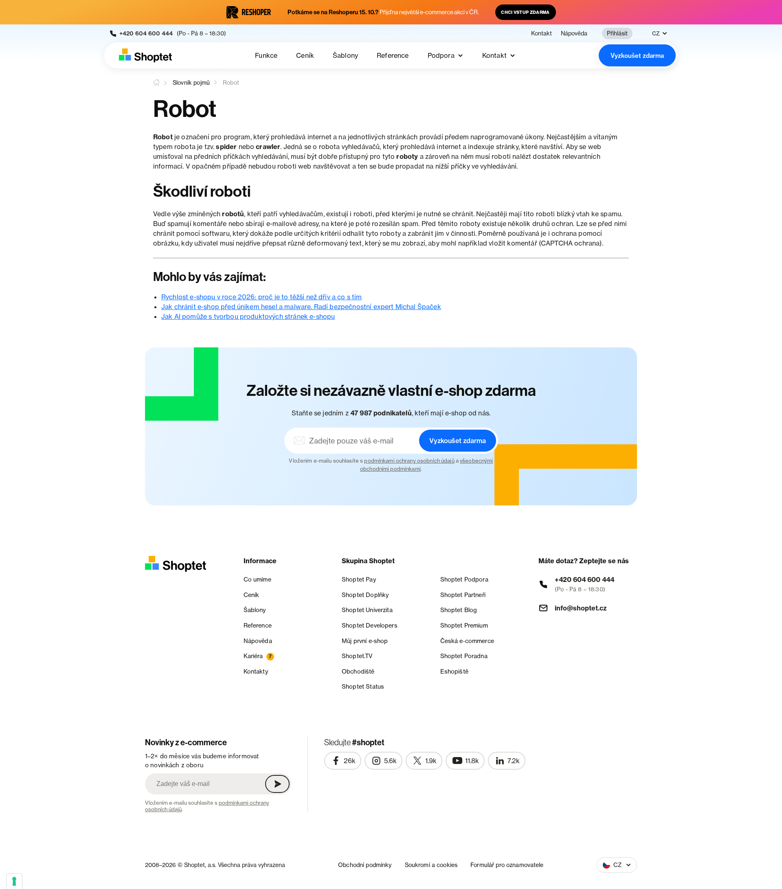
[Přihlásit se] (277, 784)
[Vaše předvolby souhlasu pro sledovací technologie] (14, 881)
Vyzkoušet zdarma (637, 55)
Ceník (305, 55)
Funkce (266, 55)
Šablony (345, 55)
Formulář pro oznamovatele (507, 864)
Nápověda (574, 33)
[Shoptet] (145, 55)
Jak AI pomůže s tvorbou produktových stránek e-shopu (248, 316)
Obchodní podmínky (364, 864)
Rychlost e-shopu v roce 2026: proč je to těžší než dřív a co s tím (261, 297)
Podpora (441, 55)
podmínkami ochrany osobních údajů (409, 460)
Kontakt (541, 33)
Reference (393, 55)
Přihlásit (617, 33)
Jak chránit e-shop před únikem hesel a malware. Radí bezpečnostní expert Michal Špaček (301, 307)
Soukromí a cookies (431, 864)
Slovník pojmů (191, 82)
